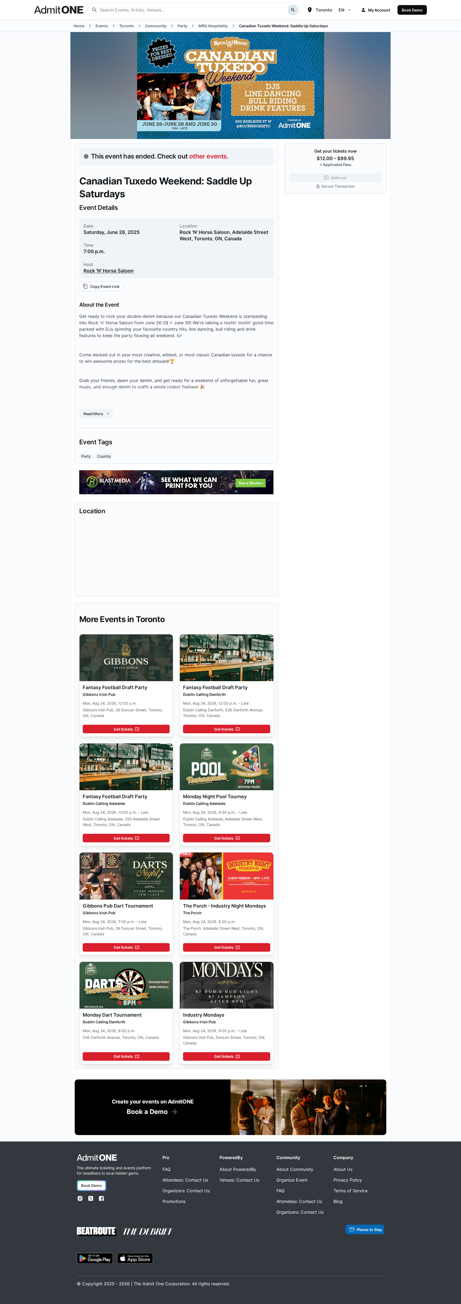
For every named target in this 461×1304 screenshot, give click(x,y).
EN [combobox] (341, 10)
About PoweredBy (238, 1169)
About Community (294, 1169)
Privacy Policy (347, 1180)
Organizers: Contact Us (186, 1190)
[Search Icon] (293, 10)
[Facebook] (101, 1198)
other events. (208, 156)
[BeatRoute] (97, 1231)
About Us (342, 1169)
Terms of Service (350, 1190)
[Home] (97, 1157)
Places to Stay (369, 1229)
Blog (338, 1201)
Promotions (174, 1201)
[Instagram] (80, 1198)
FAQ (166, 1169)
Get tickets (123, 729)
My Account (379, 10)
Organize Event (291, 1180)
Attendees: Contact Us (185, 1180)
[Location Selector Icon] (310, 10)
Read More (93, 413)
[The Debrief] (148, 1231)
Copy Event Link (105, 286)
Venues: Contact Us (239, 1180)
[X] (91, 1198)
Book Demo (412, 10)
